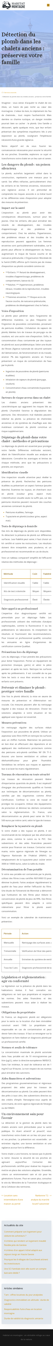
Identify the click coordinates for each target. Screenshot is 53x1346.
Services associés (10, 92)
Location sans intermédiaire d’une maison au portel (13, 1199)
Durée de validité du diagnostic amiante (23, 1318)
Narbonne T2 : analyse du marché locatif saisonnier (40, 1199)
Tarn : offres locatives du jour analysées (23, 1294)
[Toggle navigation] (48, 5)
